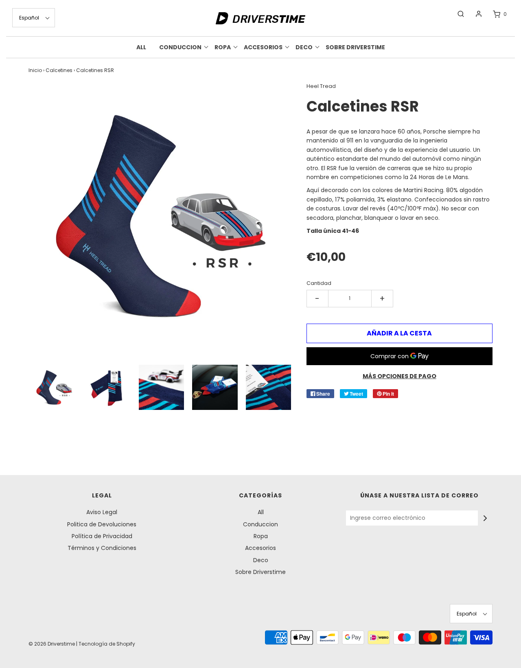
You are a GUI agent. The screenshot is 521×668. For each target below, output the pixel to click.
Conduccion (260, 524)
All (141, 47)
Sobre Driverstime (355, 47)
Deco (260, 560)
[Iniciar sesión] (475, 14)
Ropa (261, 536)
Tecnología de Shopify (107, 643)
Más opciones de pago (399, 376)
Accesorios (260, 548)
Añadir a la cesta (399, 333)
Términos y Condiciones (102, 548)
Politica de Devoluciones (101, 524)
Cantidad (318, 283)
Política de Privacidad (102, 536)
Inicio (35, 70)
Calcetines (59, 70)
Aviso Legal (101, 512)
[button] (33, 17)
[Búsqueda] (457, 14)
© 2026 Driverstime (51, 643)
